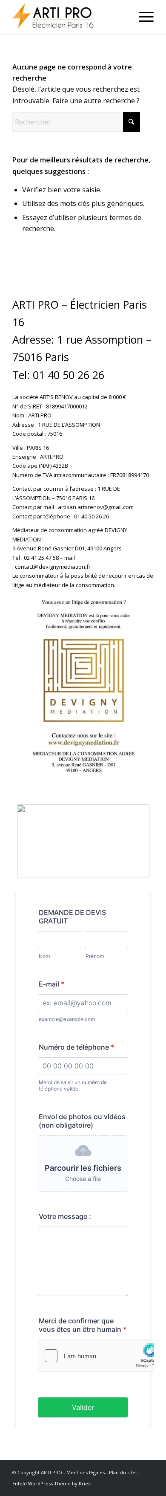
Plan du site (122, 1472)
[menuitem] (142, 17)
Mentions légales (85, 1472)
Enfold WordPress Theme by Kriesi (52, 1483)
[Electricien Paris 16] (68, 17)
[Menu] (142, 17)
